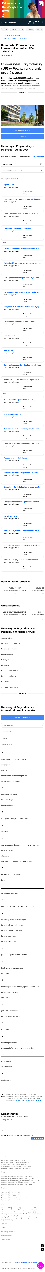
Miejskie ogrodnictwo (13, 414)
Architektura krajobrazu (10, 643)
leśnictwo (5, 973)
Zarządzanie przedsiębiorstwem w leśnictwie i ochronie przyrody (22, 545)
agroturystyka (6, 770)
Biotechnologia (7, 654)
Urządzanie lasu (10, 516)
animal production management (14, 776)
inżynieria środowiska (10, 941)
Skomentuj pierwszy (40, 1265)
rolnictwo (5, 1029)
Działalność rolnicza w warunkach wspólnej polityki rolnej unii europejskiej (22, 263)
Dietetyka (5, 660)
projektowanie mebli (9, 1011)
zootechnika (6, 1080)
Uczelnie (30, 29)
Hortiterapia (9, 350)
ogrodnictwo (6, 997)
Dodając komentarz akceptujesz (17, 1135)
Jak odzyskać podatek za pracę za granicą (13, 1160)
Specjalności (24, 156)
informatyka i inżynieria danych (13, 920)
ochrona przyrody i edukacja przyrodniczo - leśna (20, 986)
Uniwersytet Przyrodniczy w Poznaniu (28, 1100)
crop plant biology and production (14, 818)
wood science (6, 1067)
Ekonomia (5, 665)
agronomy (5, 765)
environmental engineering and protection (18, 861)
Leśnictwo (5, 681)
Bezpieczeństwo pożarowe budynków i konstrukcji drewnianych (22, 214)
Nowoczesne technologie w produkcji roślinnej (22, 429)
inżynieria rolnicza (8, 936)
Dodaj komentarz (37, 1138)
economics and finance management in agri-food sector (22, 845)
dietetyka (5, 832)
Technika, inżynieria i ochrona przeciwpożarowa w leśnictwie (22, 487)
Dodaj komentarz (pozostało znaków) (14, 1116)
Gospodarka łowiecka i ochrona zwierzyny (21, 307)
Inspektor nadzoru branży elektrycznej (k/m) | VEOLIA (18, 1182)
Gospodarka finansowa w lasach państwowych (22, 292)
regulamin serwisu (27, 1135)
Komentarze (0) (6, 55)
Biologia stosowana (9, 649)
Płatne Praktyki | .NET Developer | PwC (13, 1196)
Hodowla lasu (9, 336)
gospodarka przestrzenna (11, 893)
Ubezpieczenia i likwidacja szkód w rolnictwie (22, 502)
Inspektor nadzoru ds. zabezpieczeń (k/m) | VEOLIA (17, 1176)
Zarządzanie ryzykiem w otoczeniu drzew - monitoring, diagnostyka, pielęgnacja (22, 560)
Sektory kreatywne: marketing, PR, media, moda (16, 1166)
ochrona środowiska (9, 992)
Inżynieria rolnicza (8, 676)
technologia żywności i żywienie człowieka (18, 1048)
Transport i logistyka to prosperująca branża (14, 1164)
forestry (4, 880)
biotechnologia (7, 800)
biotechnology (7, 805)
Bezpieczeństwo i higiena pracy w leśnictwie (22, 199)
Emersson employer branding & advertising (22, 1268)
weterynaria (6, 1061)
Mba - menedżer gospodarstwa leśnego (20, 400)
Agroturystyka (7, 638)
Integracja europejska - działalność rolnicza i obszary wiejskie (22, 365)
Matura (39, 29)
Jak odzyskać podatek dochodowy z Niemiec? (15, 1162)
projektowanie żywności (11, 1016)
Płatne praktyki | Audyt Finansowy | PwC (13, 1198)
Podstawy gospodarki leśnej (15, 458)
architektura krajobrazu (10, 781)
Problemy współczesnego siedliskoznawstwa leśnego (22, 473)
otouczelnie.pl (5, 1262)
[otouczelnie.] (9, 22)
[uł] (22, 9)
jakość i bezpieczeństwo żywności (14, 955)
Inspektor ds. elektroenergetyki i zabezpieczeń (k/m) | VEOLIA (20, 1180)
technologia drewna (9, 1042)
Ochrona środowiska (9, 687)
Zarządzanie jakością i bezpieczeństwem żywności (22, 531)
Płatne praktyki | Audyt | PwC (10, 1192)
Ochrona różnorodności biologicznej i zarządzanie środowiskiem (22, 443)
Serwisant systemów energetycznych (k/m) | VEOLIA (17, 1178)
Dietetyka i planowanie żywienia (17, 228)
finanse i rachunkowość (10, 874)
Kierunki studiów (17, 29)
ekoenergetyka (7, 850)
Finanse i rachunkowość (10, 671)
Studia (5, 29)
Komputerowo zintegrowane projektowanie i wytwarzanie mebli (22, 380)
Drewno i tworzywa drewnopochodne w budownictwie (22, 249)
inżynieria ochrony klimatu (11, 930)
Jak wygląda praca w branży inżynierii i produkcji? (16, 1168)
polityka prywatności (34, 1262)
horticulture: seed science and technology (17, 906)
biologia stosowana (9, 794)
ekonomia (5, 856)
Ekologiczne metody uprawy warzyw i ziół (21, 278)
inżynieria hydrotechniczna (12, 925)
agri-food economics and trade (13, 759)
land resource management (12, 968)
